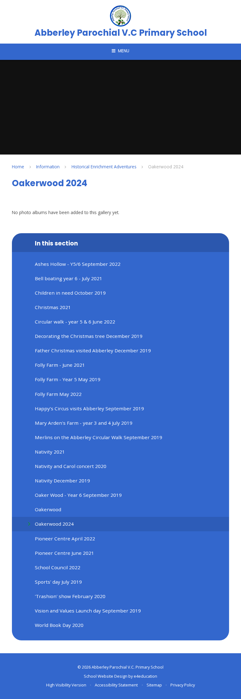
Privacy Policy (182, 685)
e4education (145, 676)
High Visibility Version (66, 685)
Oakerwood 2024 (165, 167)
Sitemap (154, 685)
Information (48, 167)
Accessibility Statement (116, 685)
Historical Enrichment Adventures (104, 167)
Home (18, 167)
